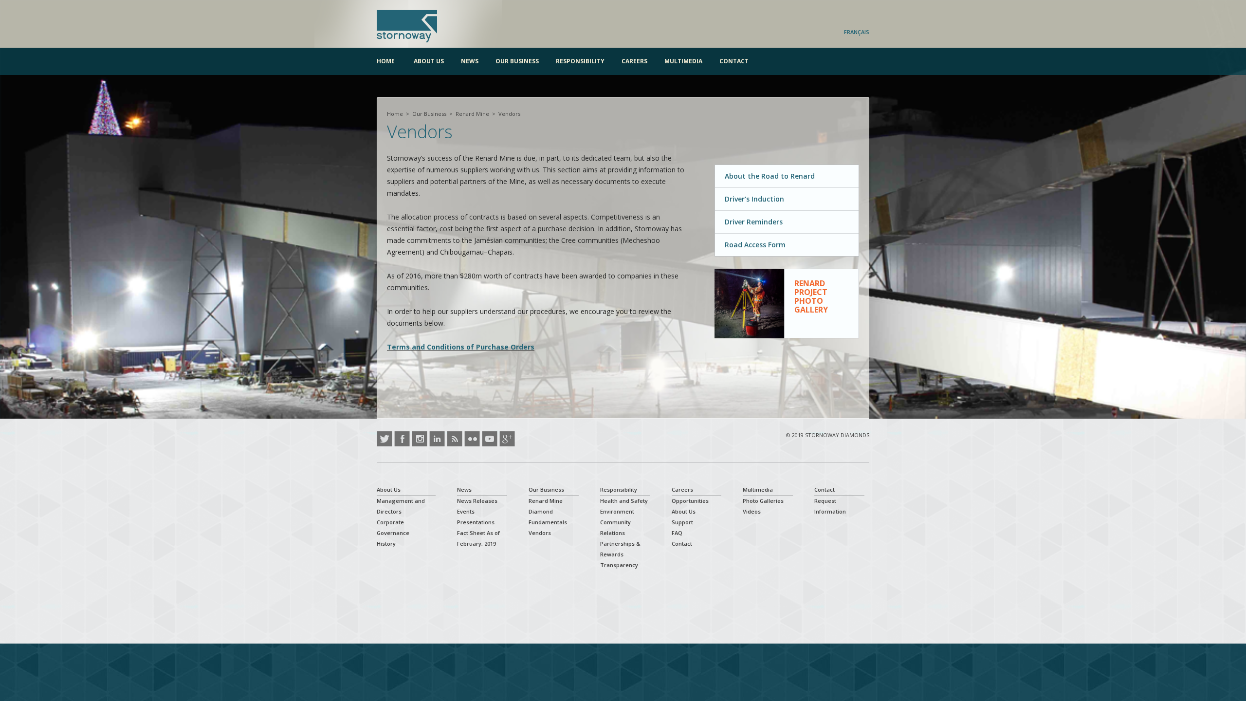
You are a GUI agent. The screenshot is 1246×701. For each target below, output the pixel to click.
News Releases (477, 500)
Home (386, 61)
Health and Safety (624, 500)
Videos (752, 511)
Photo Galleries (763, 500)
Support (682, 522)
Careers (634, 61)
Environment (617, 511)
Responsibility (580, 61)
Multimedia (683, 61)
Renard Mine (472, 113)
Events (466, 511)
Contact (734, 61)
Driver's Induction (754, 198)
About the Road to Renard (770, 176)
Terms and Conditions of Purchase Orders (460, 346)
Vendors (540, 532)
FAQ (677, 532)
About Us (429, 61)
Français (856, 32)
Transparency (619, 565)
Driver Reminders (754, 221)
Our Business (517, 61)
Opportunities (690, 500)
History (386, 543)
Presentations (476, 522)
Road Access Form (755, 244)
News (469, 61)
